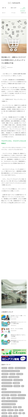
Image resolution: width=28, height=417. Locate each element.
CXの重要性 (16, 383)
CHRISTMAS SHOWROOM (8, 404)
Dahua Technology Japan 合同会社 (11, 392)
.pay (10, 413)
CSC (16, 410)
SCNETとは (23, 12)
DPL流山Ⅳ (16, 386)
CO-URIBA (19, 374)
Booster (12, 374)
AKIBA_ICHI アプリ (20, 368)
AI (23, 413)
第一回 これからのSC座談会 (17, 328)
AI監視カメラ (5, 395)
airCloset (13, 395)
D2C (20, 407)
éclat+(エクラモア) (7, 380)
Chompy (4, 377)
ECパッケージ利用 (6, 407)
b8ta (3, 398)
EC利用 (4, 389)
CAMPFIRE (5, 374)
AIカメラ (4, 368)
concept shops (18, 380)
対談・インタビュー (23, 8)
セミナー (4, 12)
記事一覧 (4, 7)
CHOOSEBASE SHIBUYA (18, 398)
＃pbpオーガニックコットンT (9, 401)
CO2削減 (4, 413)
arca (8, 398)
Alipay (4, 410)
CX (22, 386)
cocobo (11, 368)
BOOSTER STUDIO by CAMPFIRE (10, 371)
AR (20, 413)
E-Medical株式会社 (14, 377)
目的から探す (13, 7)
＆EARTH (10, 410)
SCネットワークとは (14, 300)
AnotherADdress (6, 383)
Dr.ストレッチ (21, 395)
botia (21, 410)
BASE (14, 407)
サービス (13, 12)
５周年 (15, 413)
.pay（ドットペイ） (7, 386)
